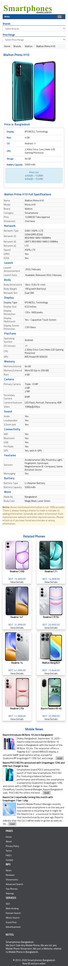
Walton (28, 46)
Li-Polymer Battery (35, 483)
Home (7, 46)
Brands (17, 46)
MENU (7, 16)
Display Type (10, 302)
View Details (17, 576)
